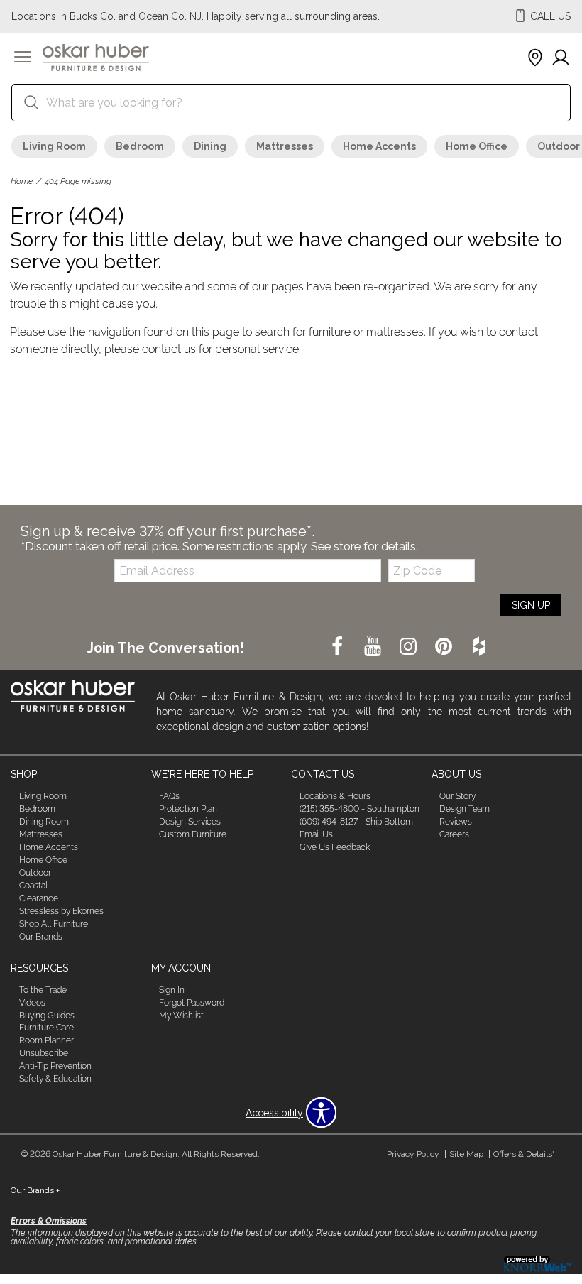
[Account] (561, 58)
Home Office (476, 146)
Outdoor (35, 873)
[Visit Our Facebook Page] (338, 647)
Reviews (455, 822)
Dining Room (44, 822)
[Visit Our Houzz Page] (479, 647)
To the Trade (43, 990)
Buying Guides (47, 1015)
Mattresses (284, 146)
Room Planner (46, 1040)
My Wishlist (181, 1015)
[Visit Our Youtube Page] (374, 647)
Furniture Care (46, 1028)
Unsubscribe (43, 1053)
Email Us (316, 834)
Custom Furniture (192, 834)
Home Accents (379, 146)
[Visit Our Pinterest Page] (445, 647)
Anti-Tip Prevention (55, 1066)
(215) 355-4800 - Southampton (359, 809)
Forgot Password (191, 1002)
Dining (210, 146)
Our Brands (40, 937)
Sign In (172, 990)
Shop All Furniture (53, 924)
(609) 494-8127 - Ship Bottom (356, 822)
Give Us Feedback (335, 847)
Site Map (466, 1154)
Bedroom (140, 146)
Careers (454, 834)
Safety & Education (55, 1079)
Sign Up (531, 605)
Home (22, 181)
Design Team (464, 809)
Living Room (54, 146)
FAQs (169, 796)
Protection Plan (188, 809)
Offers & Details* (524, 1154)
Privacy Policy (413, 1154)
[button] (22, 58)
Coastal (33, 886)
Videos (32, 1002)
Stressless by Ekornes (61, 911)
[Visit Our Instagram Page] (409, 647)
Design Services (190, 822)
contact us (169, 349)
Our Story (457, 796)
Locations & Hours (335, 796)
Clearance (38, 898)
